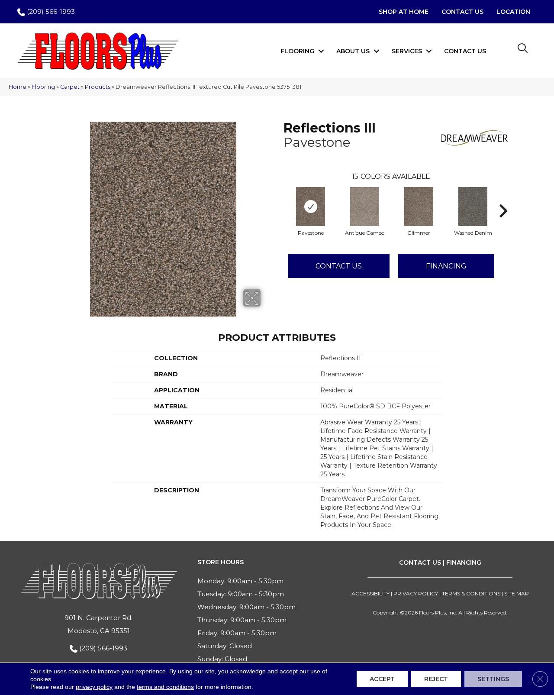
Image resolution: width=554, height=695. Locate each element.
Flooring (297, 51)
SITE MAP (516, 593)
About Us (353, 51)
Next (502, 198)
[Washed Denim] (473, 206)
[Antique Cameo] (365, 206)
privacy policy (94, 686)
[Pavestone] (311, 206)
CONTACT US (420, 562)
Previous (279, 198)
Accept (382, 679)
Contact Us (465, 51)
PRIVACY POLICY (415, 593)
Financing (446, 266)
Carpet (70, 87)
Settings (493, 679)
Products (97, 87)
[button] (321, 51)
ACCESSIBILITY (370, 593)
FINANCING (463, 562)
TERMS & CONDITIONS (471, 593)
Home (17, 87)
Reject (436, 679)
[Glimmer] (419, 206)
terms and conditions (165, 686)
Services (407, 51)
